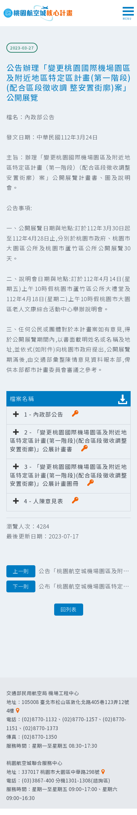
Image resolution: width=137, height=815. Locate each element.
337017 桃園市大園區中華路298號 (61, 771)
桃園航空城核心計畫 (38, 13)
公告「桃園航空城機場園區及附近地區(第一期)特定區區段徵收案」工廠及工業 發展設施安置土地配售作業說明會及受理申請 (72, 571)
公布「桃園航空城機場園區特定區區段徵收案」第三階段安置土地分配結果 (72, 586)
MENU (127, 18)
